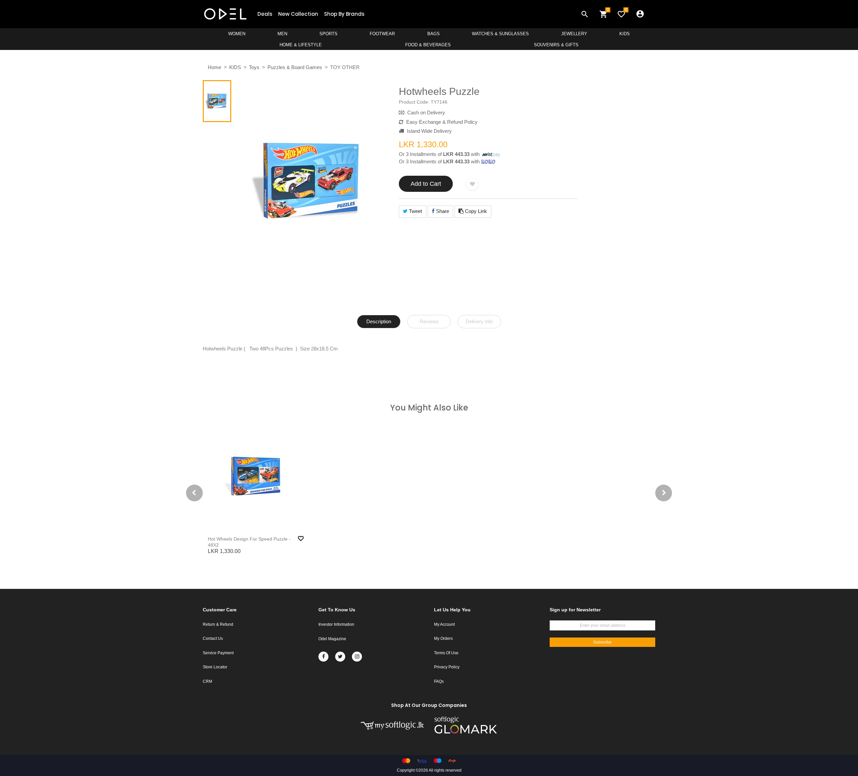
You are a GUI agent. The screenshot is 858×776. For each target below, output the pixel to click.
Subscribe (602, 642)
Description (378, 321)
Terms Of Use (446, 653)
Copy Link (475, 211)
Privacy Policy (446, 667)
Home (214, 67)
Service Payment (218, 653)
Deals (264, 13)
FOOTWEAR (382, 33)
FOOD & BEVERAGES (428, 44)
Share (442, 211)
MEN (282, 33)
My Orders (443, 638)
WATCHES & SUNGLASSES (500, 33)
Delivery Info (479, 321)
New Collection (298, 13)
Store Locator (215, 667)
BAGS (433, 33)
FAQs (439, 681)
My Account (444, 624)
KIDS (624, 33)
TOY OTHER (345, 67)
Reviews (429, 321)
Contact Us (213, 638)
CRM (207, 681)
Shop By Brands (344, 13)
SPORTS (328, 33)
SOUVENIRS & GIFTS (556, 44)
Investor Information (336, 624)
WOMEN (236, 33)
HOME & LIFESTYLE (301, 44)
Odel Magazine (332, 638)
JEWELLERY (574, 33)
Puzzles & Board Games (294, 67)
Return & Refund (218, 624)
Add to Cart (426, 183)
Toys (254, 67)
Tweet (415, 211)
